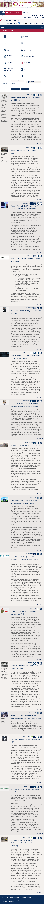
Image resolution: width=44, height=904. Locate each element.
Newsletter (11, 23)
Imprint (23, 900)
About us (16, 20)
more (39, 144)
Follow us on (5, 901)
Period (7, 81)
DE (23, 23)
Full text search (8, 84)
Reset (25, 89)
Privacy (17, 900)
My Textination (6, 20)
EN (26, 23)
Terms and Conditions (7, 900)
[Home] (11, 13)
